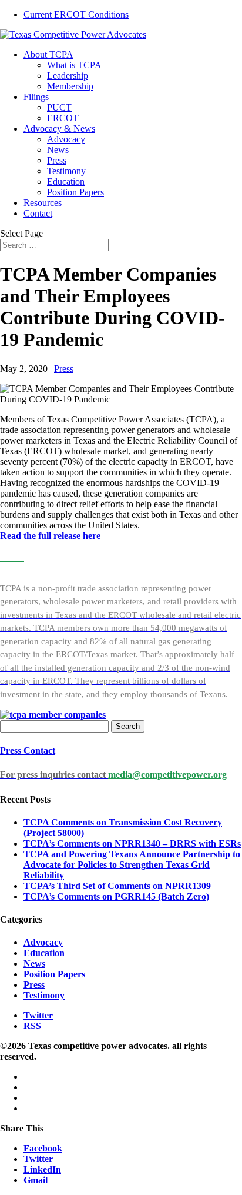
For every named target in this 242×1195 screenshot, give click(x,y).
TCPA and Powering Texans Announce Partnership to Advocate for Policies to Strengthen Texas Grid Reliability (131, 864)
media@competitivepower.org (167, 775)
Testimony (66, 171)
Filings (36, 97)
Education (66, 182)
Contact (37, 213)
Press (56, 160)
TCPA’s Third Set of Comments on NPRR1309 (117, 886)
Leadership (67, 76)
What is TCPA (74, 65)
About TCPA (48, 54)
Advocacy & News (59, 129)
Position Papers (75, 192)
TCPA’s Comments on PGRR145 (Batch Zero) (116, 896)
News (58, 150)
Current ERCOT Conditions (76, 14)
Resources (42, 203)
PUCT (59, 107)
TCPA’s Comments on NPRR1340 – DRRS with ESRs (132, 843)
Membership (70, 86)
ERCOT (63, 118)
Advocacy (66, 139)
